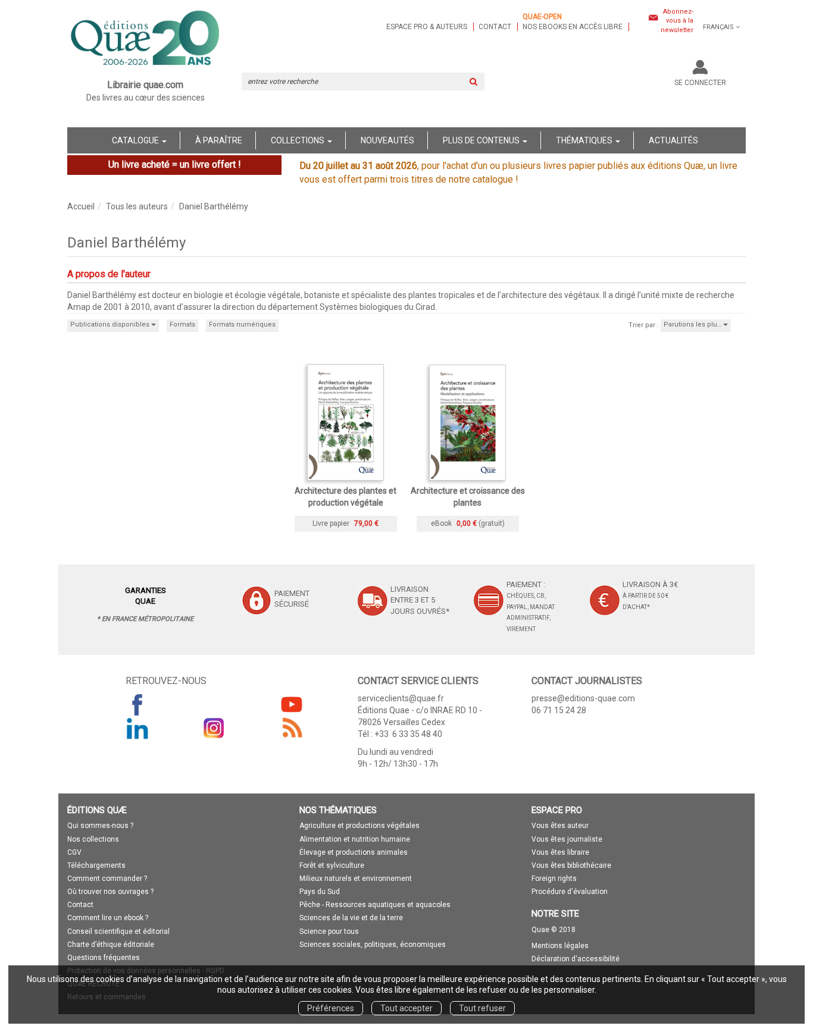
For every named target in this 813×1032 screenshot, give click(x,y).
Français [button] (718, 27)
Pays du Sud (319, 891)
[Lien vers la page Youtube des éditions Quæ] (292, 704)
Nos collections (93, 839)
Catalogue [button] (136, 140)
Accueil (81, 206)
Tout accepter (406, 1008)
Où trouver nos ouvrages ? (110, 891)
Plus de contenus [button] (482, 140)
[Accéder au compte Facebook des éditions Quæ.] (137, 704)
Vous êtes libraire (560, 852)
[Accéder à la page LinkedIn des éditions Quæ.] (137, 728)
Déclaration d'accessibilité (575, 959)
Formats (182, 324)
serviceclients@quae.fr (401, 698)
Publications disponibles (110, 324)
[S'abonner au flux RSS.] (292, 728)
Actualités (673, 140)
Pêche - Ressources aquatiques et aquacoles (375, 905)
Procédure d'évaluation (569, 891)
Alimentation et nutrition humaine (354, 839)
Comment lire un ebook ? (107, 918)
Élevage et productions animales (353, 852)
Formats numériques (242, 324)
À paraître (218, 140)
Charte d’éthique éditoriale (110, 944)
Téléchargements (96, 865)
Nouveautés (387, 140)
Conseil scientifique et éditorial (118, 931)
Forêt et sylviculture (331, 865)
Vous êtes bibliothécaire (571, 865)
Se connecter (700, 83)
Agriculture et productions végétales (359, 825)
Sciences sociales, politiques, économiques (372, 944)
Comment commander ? (107, 878)
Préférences (330, 1008)
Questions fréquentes (103, 957)
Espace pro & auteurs (426, 27)
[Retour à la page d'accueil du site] (145, 39)
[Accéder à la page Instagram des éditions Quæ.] (214, 728)
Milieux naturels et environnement (355, 878)
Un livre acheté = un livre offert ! (174, 164)
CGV (74, 852)
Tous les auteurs (137, 206)
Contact (495, 27)
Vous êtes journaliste (566, 839)
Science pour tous (329, 931)
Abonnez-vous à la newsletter (677, 21)
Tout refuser (482, 1008)
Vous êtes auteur (560, 825)
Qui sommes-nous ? (100, 825)
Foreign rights (554, 878)
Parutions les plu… (693, 324)
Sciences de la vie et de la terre (351, 918)
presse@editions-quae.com (583, 698)
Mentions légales (560, 946)
